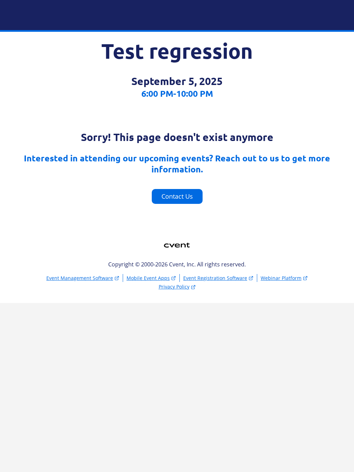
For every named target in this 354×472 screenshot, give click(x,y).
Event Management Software (79, 278)
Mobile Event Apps (148, 278)
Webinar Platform (281, 278)
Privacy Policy (174, 286)
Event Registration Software (215, 278)
